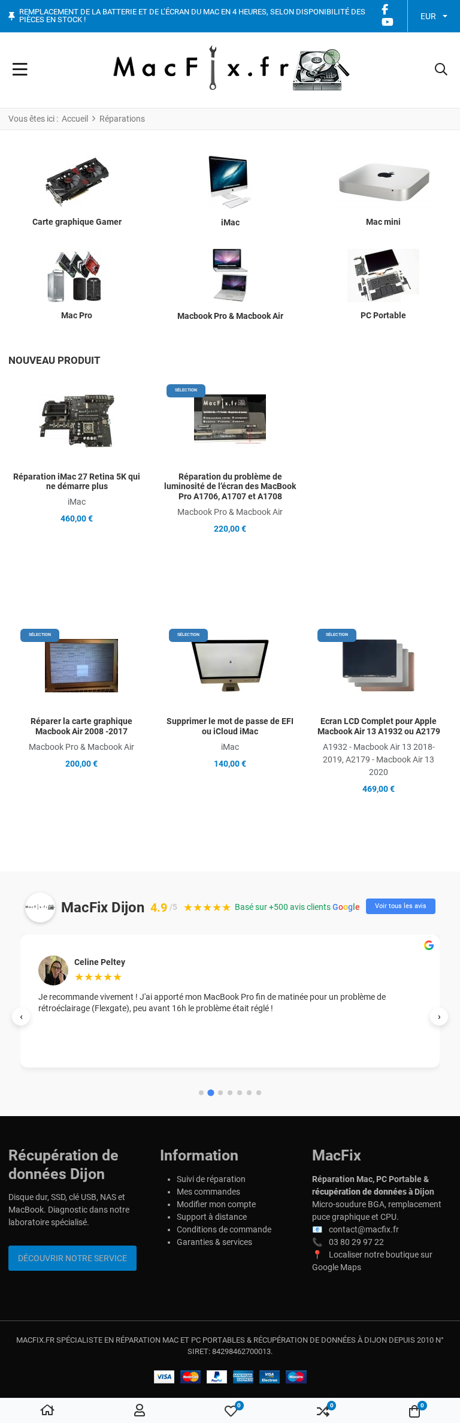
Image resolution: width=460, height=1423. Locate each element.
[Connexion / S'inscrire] (139, 1411)
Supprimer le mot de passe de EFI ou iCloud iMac (230, 726)
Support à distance (212, 1217)
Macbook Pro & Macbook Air (230, 316)
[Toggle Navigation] (20, 70)
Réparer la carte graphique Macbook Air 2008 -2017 (81, 726)
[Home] (47, 1411)
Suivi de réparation (211, 1179)
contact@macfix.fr (364, 1229)
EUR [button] (428, 16)
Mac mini (383, 222)
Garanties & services (214, 1242)
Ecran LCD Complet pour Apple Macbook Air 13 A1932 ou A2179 (378, 726)
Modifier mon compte (216, 1204)
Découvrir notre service (72, 1258)
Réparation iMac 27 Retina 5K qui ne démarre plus (76, 482)
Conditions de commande (224, 1229)
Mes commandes (208, 1191)
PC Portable (383, 315)
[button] (441, 70)
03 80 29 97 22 (356, 1242)
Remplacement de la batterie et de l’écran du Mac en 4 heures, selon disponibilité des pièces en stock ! (192, 15)
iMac (230, 222)
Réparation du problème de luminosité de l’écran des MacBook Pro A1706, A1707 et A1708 (230, 487)
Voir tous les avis (400, 906)
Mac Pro (76, 315)
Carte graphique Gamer (77, 222)
